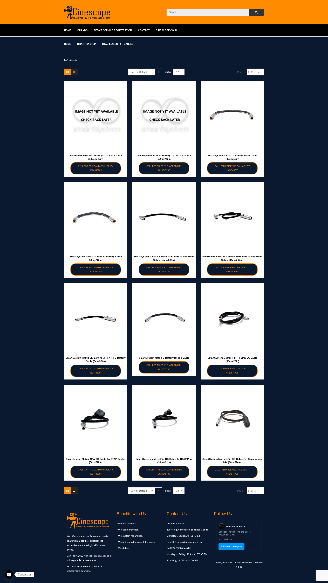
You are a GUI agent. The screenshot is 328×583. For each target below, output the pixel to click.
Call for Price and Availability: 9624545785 (95, 168)
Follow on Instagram (231, 546)
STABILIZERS (110, 44)
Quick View (95, 108)
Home (67, 44)
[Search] (256, 12)
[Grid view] (67, 72)
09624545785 (183, 548)
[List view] (74, 72)
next (262, 72)
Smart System (86, 44)
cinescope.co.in (235, 526)
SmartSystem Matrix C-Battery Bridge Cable (164, 357)
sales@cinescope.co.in (189, 542)
